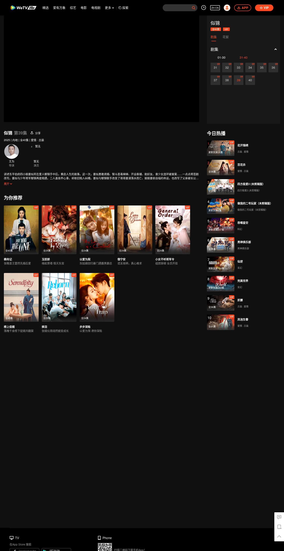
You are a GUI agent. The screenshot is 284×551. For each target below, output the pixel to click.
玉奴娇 (46, 259)
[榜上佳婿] (21, 297)
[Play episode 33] (238, 67)
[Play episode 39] (238, 80)
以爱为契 (85, 259)
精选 (46, 7)
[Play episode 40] (250, 80)
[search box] (193, 7)
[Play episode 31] (215, 67)
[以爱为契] (97, 229)
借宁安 (121, 259)
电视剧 (95, 7)
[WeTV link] (24, 8)
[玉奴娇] (59, 229)
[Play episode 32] (227, 67)
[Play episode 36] (273, 67)
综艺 (73, 7)
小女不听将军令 (164, 259)
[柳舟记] (21, 229)
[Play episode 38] (227, 80)
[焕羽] (59, 297)
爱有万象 (59, 7)
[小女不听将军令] (172, 229)
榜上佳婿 (9, 327)
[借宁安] (134, 229)
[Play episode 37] (215, 80)
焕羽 (44, 327)
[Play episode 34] (250, 67)
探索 (125, 7)
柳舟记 (8, 259)
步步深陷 (85, 327)
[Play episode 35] (262, 67)
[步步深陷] (97, 297)
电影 (84, 7)
